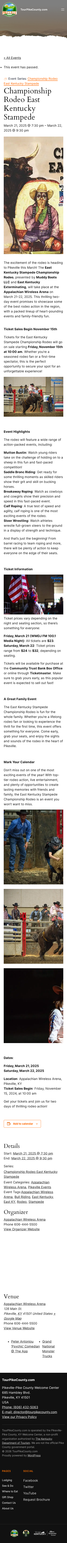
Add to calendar (23, 1123)
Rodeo (22, 1202)
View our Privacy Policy (19, 1417)
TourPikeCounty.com (33, 9)
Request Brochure (36, 1499)
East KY (9, 1202)
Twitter (28, 1487)
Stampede (36, 1202)
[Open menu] (62, 9)
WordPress (34, 1455)
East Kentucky (42, 1197)
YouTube (29, 1493)
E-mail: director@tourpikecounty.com (29, 1412)
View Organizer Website (22, 1229)
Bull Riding (22, 1197)
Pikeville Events (39, 1187)
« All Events (12, 58)
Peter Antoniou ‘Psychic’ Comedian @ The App (25, 1346)
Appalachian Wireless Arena (25, 1219)
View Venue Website (19, 1328)
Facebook (30, 1480)
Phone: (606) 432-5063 (20, 1407)
